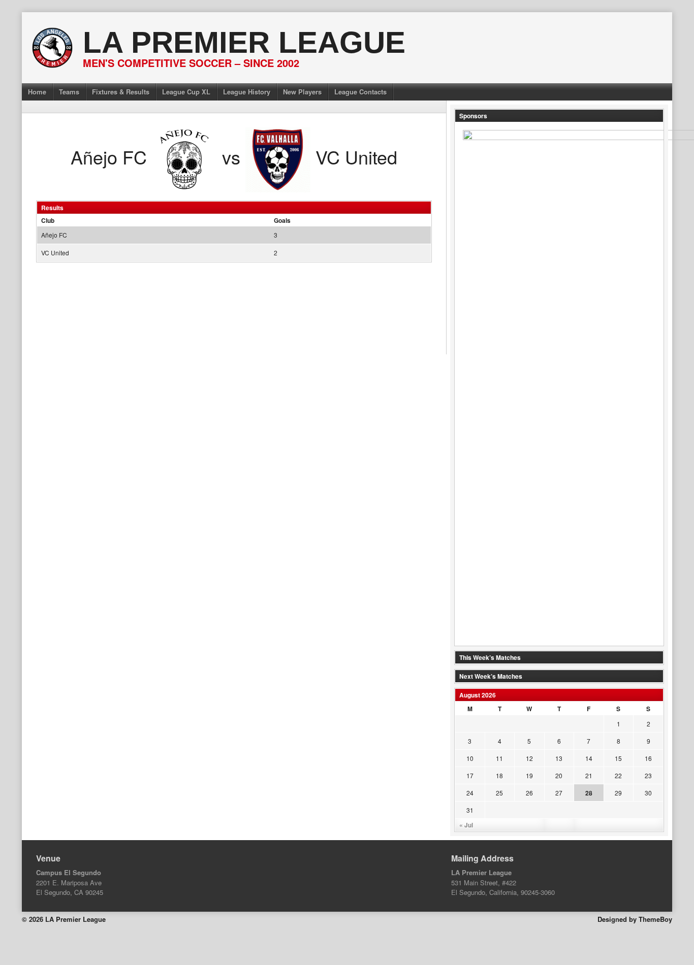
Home (37, 91)
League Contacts (360, 91)
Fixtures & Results (120, 91)
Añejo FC (54, 234)
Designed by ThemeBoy (634, 919)
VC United (55, 252)
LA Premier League (244, 42)
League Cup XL (186, 91)
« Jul (466, 824)
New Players (302, 91)
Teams (69, 91)
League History (246, 91)
